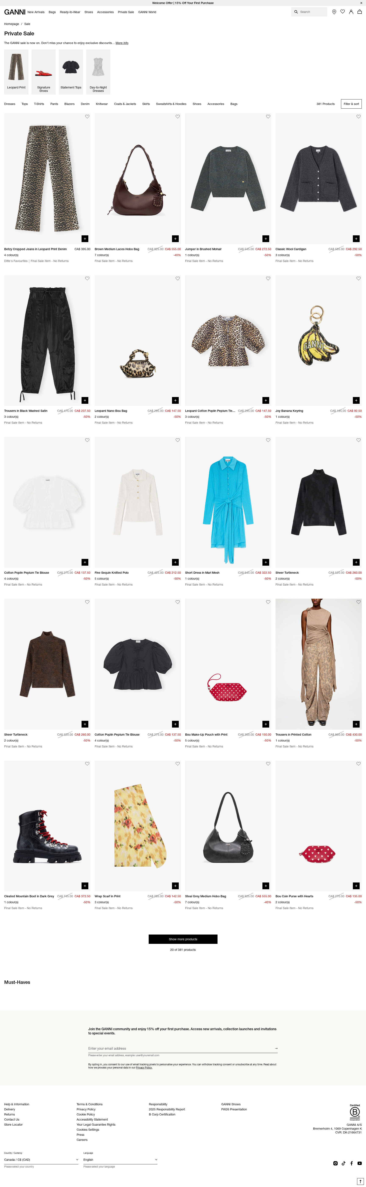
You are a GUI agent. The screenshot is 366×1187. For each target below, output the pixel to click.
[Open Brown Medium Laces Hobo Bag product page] (138, 178)
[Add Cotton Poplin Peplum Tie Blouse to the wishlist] (87, 440)
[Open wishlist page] (342, 11)
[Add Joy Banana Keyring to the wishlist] (358, 278)
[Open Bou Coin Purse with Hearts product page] (319, 826)
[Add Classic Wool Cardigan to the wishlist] (358, 116)
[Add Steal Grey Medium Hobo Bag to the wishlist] (268, 764)
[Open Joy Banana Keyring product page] (319, 340)
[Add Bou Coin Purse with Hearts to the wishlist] (358, 764)
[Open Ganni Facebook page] (351, 1163)
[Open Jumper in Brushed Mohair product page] (228, 178)
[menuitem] (36, 12)
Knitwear (102, 104)
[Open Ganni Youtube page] (359, 1163)
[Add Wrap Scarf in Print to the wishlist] (178, 764)
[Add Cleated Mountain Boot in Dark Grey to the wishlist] (87, 764)
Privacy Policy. (144, 1067)
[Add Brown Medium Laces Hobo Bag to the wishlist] (178, 116)
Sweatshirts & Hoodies (171, 104)
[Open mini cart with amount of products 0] (359, 11)
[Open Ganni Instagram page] (335, 1163)
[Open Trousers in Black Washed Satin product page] (47, 340)
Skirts (146, 104)
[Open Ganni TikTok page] (343, 1163)
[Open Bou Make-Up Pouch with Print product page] (228, 664)
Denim (85, 104)
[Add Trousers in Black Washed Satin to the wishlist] (87, 278)
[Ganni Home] (15, 12)
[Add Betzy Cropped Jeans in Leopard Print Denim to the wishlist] (87, 116)
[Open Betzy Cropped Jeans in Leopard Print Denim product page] (47, 178)
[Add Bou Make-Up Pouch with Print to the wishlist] (268, 602)
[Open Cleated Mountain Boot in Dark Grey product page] (47, 826)
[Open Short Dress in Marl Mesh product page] (228, 502)
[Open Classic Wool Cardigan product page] (319, 178)
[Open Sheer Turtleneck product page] (319, 502)
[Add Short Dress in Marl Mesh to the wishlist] (268, 440)
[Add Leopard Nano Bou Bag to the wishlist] (178, 278)
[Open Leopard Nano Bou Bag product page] (138, 340)
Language (88, 1153)
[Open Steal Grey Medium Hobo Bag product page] (228, 826)
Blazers (69, 104)
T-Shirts (39, 104)
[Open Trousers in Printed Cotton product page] (319, 664)
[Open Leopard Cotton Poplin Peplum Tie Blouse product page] (228, 340)
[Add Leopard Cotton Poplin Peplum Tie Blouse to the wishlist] (268, 278)
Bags (233, 104)
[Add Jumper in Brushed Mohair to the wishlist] (268, 116)
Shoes (197, 104)
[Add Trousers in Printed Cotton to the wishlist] (358, 602)
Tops (25, 104)
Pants (54, 104)
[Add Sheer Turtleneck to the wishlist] (358, 440)
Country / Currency (13, 1153)
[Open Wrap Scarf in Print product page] (138, 826)
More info (122, 43)
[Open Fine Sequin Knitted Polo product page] (138, 502)
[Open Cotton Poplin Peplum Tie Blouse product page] (47, 502)
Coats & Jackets (125, 104)
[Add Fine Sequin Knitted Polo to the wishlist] (178, 440)
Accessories (216, 104)
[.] (183, 3)
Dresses (9, 104)
